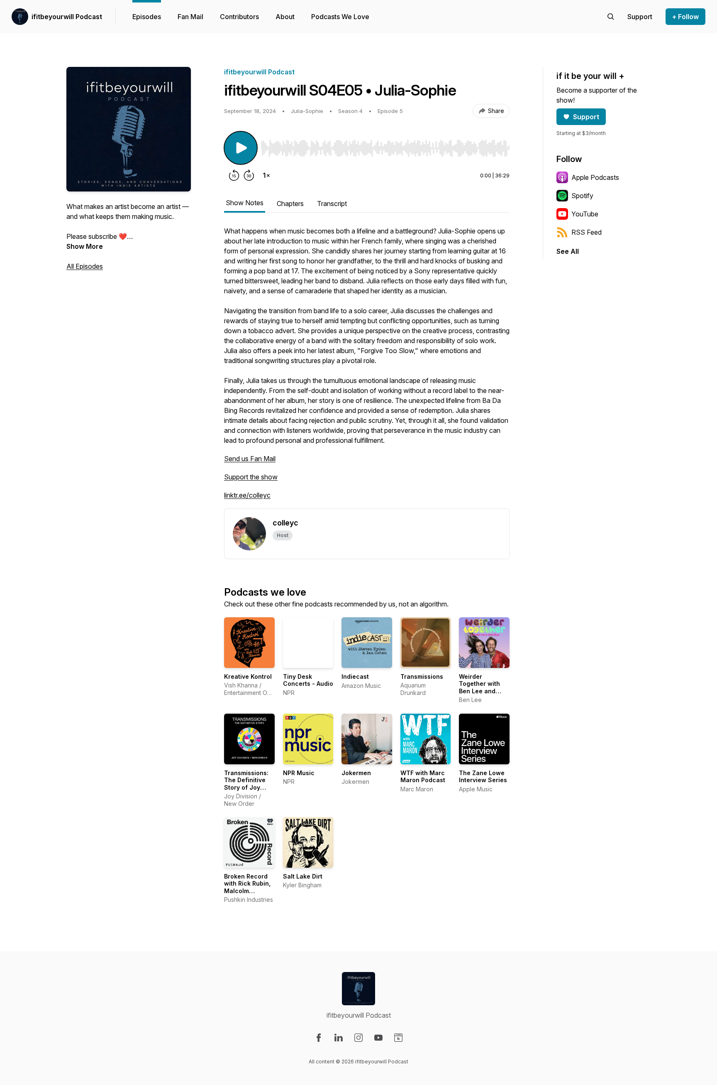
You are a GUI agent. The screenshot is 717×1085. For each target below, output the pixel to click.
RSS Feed (586, 232)
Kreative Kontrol (248, 676)
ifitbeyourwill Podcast (67, 16)
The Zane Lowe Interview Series (483, 776)
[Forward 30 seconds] (249, 175)
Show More (84, 246)
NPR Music (299, 772)
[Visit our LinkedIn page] (338, 1037)
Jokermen (356, 772)
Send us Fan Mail (250, 458)
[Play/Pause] (240, 147)
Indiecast (355, 676)
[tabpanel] (367, 367)
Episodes (146, 16)
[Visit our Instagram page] (358, 1037)
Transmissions (421, 676)
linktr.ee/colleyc (247, 495)
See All (567, 251)
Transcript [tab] (332, 203)
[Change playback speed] (266, 175)
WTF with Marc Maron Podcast (422, 776)
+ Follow (685, 16)
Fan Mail (190, 16)
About (285, 16)
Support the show (251, 477)
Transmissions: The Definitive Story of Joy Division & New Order (246, 787)
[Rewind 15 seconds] (234, 175)
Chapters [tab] (290, 203)
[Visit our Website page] (398, 1037)
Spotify (582, 195)
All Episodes (84, 266)
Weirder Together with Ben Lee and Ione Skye (479, 687)
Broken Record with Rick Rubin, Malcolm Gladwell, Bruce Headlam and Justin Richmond (248, 894)
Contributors (239, 16)
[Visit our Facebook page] (319, 1037)
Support (586, 117)
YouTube (584, 214)
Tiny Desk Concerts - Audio (308, 680)
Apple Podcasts (595, 177)
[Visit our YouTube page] (378, 1037)
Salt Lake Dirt (302, 876)
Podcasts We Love (340, 16)
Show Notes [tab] (244, 203)
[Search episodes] (610, 17)
